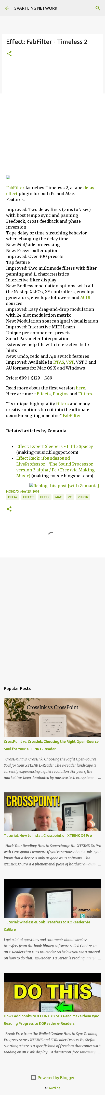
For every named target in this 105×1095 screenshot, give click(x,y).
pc (70, 497)
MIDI (85, 297)
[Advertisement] (52, 118)
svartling (54, 1087)
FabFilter (15, 187)
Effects (44, 393)
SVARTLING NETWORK (35, 8)
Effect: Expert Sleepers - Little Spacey (54, 446)
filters (62, 403)
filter (44, 497)
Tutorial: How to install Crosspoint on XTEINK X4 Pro (48, 836)
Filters (85, 393)
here (80, 387)
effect (12, 193)
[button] (9, 54)
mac (58, 497)
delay (88, 187)
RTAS (58, 362)
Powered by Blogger (55, 1077)
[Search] (98, 8)
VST (70, 362)
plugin (83, 497)
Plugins (61, 393)
